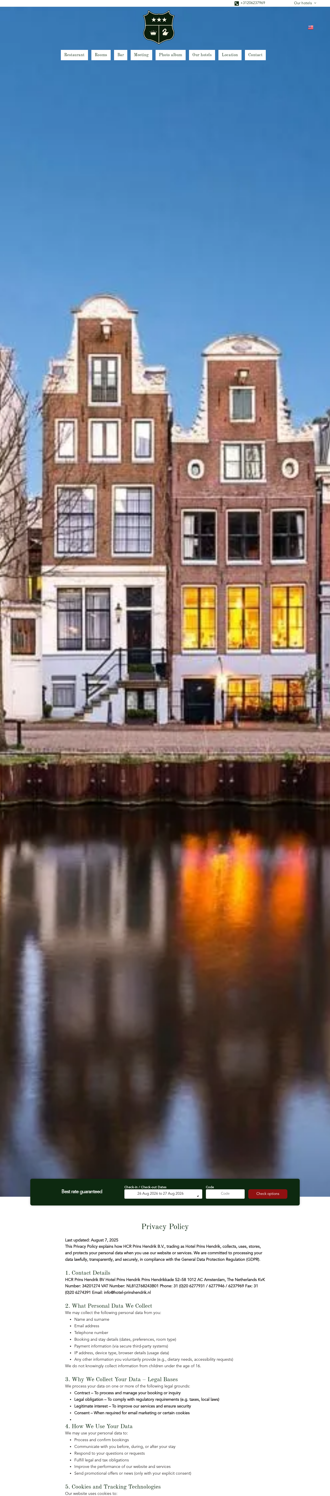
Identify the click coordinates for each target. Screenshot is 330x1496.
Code (210, 1187)
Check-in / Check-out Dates (145, 1187)
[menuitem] (305, 3)
